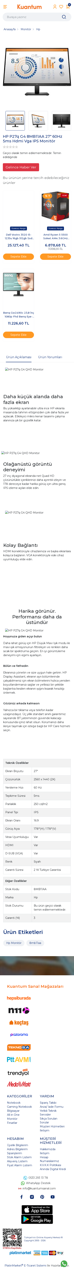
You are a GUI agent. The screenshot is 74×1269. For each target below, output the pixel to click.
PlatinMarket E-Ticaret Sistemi (25, 1265)
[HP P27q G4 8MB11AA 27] (37, 72)
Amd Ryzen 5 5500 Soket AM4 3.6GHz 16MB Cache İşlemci (55, 237)
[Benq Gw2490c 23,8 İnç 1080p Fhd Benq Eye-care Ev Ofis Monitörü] (18, 284)
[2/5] (6, 146)
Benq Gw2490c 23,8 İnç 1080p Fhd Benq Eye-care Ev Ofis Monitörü (18, 315)
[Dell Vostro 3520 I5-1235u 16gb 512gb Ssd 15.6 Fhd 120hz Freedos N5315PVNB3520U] (18, 206)
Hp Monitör (13, 943)
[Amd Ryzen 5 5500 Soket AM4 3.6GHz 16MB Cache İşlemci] (55, 206)
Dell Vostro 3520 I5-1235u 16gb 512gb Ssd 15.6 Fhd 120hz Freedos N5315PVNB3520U (18, 237)
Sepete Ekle (18, 256)
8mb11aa (35, 943)
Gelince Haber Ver (21, 167)
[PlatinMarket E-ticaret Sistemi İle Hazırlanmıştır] (20, 1253)
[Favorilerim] (61, 6)
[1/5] (4, 146)
